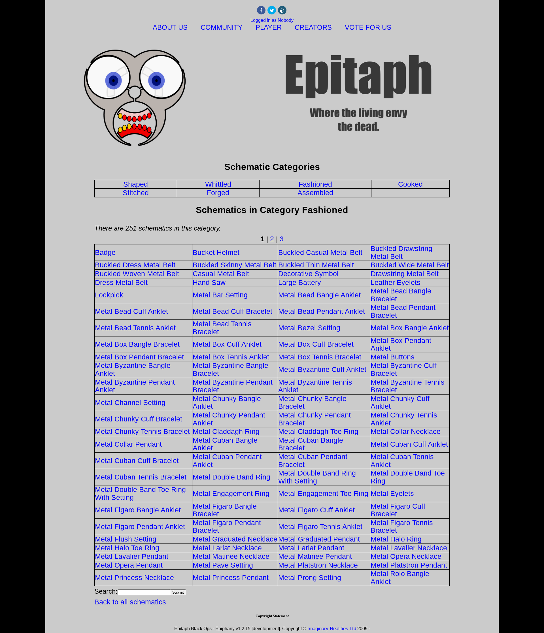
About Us (170, 27)
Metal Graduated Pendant (319, 539)
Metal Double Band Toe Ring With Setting (140, 493)
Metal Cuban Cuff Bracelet (137, 460)
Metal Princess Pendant (231, 577)
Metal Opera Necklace (406, 556)
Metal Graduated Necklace (235, 539)
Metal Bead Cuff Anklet (131, 311)
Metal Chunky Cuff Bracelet (138, 419)
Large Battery (299, 282)
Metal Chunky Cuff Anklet (400, 402)
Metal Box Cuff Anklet (227, 344)
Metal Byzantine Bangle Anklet (133, 369)
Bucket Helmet (216, 252)
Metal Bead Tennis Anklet (135, 328)
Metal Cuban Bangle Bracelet (310, 444)
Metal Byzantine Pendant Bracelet (233, 386)
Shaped (135, 184)
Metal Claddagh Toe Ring (318, 431)
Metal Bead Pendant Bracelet (403, 311)
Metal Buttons (393, 357)
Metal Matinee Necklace (231, 556)
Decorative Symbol (308, 274)
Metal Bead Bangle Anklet (319, 295)
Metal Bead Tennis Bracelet (222, 328)
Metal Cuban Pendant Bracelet (312, 460)
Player (269, 27)
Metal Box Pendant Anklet (401, 344)
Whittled (218, 184)
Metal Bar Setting (220, 295)
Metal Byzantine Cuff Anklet (322, 369)
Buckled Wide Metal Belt (410, 265)
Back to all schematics (130, 602)
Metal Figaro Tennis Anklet (320, 526)
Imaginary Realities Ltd (331, 628)
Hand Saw (209, 282)
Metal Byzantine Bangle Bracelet (230, 369)
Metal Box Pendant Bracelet (139, 357)
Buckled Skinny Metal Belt (234, 265)
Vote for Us (368, 27)
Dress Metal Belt (121, 282)
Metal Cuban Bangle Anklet (225, 444)
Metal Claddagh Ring (226, 431)
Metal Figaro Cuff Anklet (316, 510)
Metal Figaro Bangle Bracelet (225, 510)
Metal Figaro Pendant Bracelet (227, 526)
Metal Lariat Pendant (311, 548)
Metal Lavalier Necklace (409, 548)
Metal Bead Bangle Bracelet (401, 295)
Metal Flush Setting (125, 539)
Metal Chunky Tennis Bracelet (142, 431)
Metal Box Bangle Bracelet (137, 344)
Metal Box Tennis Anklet (231, 357)
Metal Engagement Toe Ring (323, 493)
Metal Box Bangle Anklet (410, 328)
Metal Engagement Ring (231, 493)
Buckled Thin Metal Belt (316, 265)
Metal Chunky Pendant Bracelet (314, 419)
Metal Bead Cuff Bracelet (232, 311)
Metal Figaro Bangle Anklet (138, 510)
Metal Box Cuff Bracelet (316, 344)
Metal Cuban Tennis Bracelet (140, 477)
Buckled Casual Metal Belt (320, 252)
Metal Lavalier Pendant (131, 556)
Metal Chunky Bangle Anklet (227, 402)
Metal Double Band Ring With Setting (317, 477)
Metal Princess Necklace (134, 577)
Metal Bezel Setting (309, 328)
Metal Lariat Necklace (227, 548)
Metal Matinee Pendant (315, 556)
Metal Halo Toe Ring (127, 548)
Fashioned (315, 184)
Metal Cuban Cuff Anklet (409, 444)
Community (222, 27)
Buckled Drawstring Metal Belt (401, 252)
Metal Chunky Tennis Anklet (404, 419)
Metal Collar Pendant (128, 444)
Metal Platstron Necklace (318, 565)
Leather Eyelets (395, 282)
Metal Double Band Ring (231, 477)
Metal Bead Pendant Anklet (321, 311)
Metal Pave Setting (223, 565)
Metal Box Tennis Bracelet (319, 357)
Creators (313, 27)
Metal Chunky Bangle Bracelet (312, 402)
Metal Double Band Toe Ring (408, 477)
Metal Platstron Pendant (409, 565)
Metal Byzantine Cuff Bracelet (404, 369)
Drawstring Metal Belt (405, 274)
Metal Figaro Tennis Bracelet (402, 526)
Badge (105, 252)
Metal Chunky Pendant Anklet (229, 419)
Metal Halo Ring (396, 539)
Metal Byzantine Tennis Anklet (315, 386)
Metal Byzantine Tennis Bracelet (408, 386)
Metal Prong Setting (309, 577)
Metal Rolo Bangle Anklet (400, 577)
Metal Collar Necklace (406, 431)
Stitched (136, 193)
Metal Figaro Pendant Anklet (140, 526)
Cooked (410, 184)
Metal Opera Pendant (129, 565)
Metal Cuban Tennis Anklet (402, 460)
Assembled (315, 193)
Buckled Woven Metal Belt (137, 274)
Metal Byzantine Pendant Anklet (135, 386)
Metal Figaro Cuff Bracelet (398, 510)
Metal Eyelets (392, 493)
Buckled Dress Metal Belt (135, 265)
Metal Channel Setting (130, 402)
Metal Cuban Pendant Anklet (227, 460)
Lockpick (109, 295)
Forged (218, 193)
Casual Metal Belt (221, 274)
